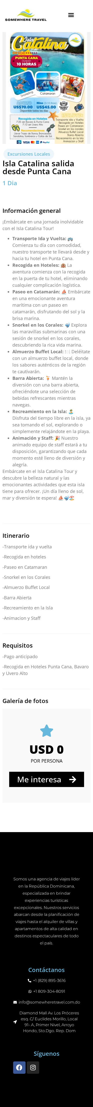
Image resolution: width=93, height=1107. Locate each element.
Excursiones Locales (28, 154)
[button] (71, 14)
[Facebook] (19, 1067)
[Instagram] (33, 1067)
